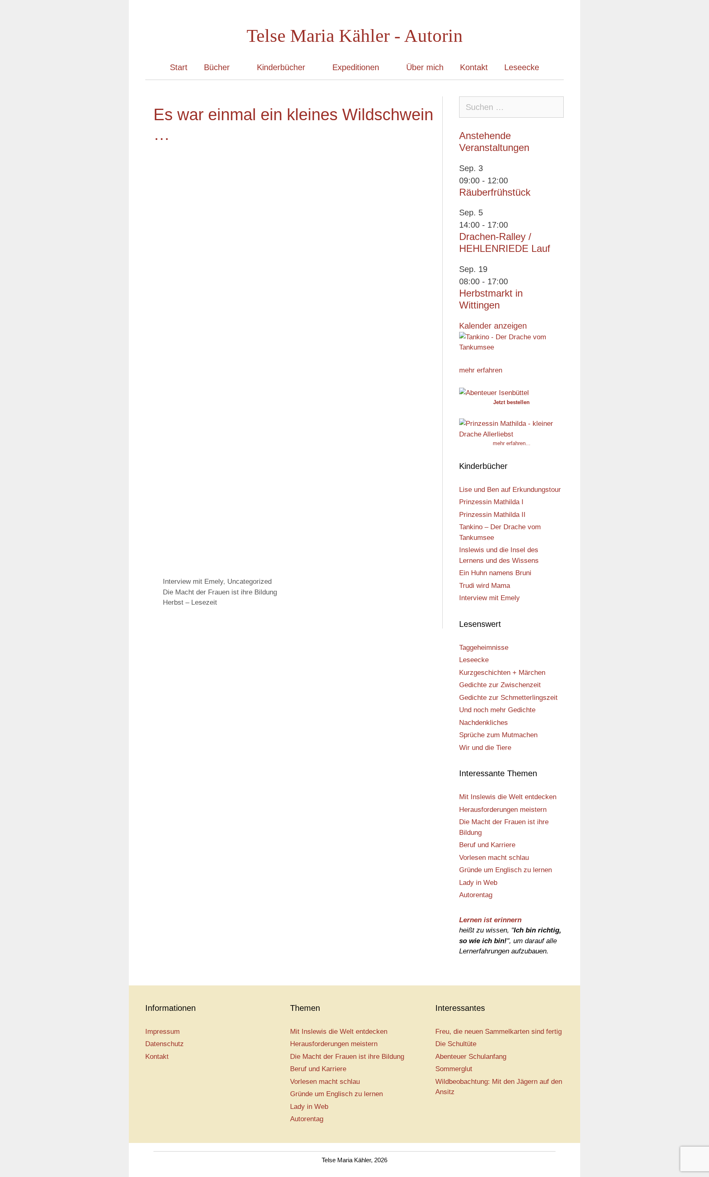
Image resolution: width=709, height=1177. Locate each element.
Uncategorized (249, 581)
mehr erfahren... (512, 443)
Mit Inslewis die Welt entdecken (507, 797)
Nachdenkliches (483, 723)
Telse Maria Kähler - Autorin (355, 35)
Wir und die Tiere (485, 748)
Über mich (425, 67)
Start (179, 67)
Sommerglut (453, 1069)
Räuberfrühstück (495, 192)
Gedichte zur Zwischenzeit (500, 685)
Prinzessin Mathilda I (491, 502)
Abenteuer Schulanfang (470, 1056)
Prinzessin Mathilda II (492, 515)
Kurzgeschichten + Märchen (502, 672)
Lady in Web (478, 883)
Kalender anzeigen (493, 325)
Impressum (162, 1031)
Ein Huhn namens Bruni (495, 573)
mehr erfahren (480, 370)
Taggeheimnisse (483, 647)
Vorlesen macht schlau (494, 858)
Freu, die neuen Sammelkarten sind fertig (498, 1031)
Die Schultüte (455, 1044)
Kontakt (474, 67)
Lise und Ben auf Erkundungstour (510, 490)
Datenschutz (164, 1044)
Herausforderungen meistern (503, 810)
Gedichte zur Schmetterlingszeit (508, 698)
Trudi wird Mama (484, 586)
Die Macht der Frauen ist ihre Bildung (220, 592)
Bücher (217, 67)
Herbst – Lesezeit (190, 602)
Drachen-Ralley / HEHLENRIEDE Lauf (504, 242)
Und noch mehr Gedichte (497, 710)
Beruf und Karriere (487, 845)
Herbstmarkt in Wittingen (491, 299)
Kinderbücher (281, 67)
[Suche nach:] (511, 108)
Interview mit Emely (193, 581)
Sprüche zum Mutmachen (498, 735)
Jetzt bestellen (511, 402)
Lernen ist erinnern (490, 920)
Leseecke (521, 67)
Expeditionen (355, 67)
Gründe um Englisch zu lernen (505, 870)
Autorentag (475, 895)
